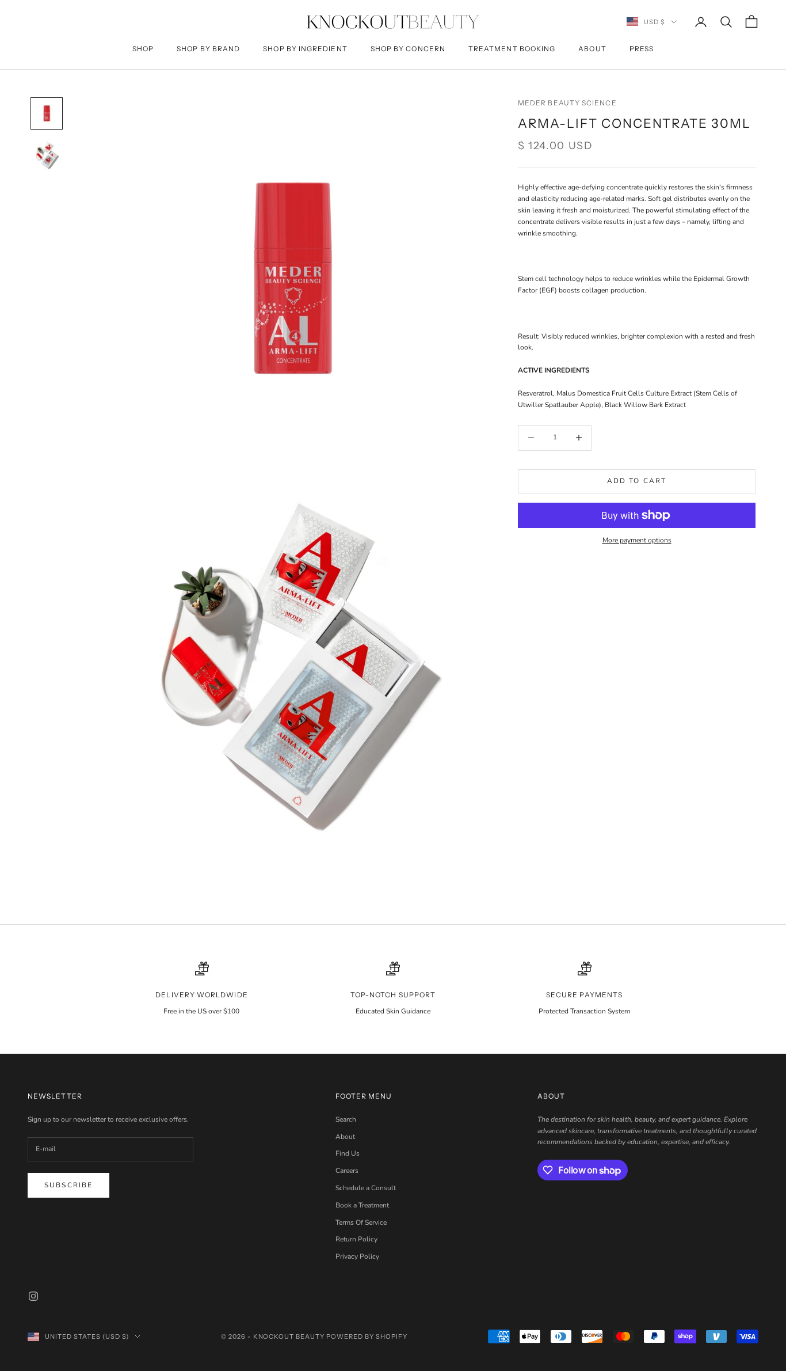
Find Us (347, 1153)
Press (641, 48)
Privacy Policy (357, 1256)
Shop (143, 48)
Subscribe (68, 1185)
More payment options (636, 540)
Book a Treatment (362, 1205)
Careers (346, 1170)
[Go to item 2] (46, 155)
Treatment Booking (511, 48)
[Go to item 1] (46, 113)
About (592, 48)
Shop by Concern (408, 48)
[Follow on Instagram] (33, 1296)
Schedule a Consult (365, 1187)
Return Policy (356, 1239)
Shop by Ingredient (305, 48)
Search (345, 1119)
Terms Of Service (361, 1222)
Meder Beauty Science (567, 102)
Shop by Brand (208, 48)
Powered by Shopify (366, 1336)
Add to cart (637, 480)
